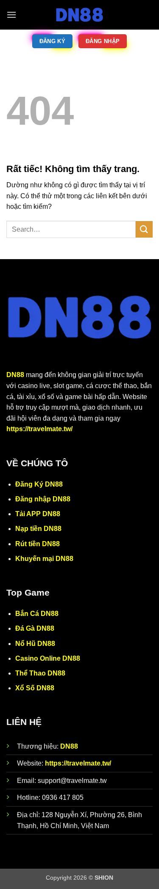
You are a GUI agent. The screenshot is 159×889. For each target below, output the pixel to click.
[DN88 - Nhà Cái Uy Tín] (79, 15)
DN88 (15, 374)
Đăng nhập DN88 (42, 499)
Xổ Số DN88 (34, 688)
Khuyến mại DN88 (44, 558)
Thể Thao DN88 (40, 673)
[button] (11, 14)
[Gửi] (144, 229)
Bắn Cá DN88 (37, 613)
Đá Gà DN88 (34, 628)
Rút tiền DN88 (37, 543)
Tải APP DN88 (37, 513)
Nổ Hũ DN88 (35, 643)
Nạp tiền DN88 (38, 528)
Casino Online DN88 (47, 658)
